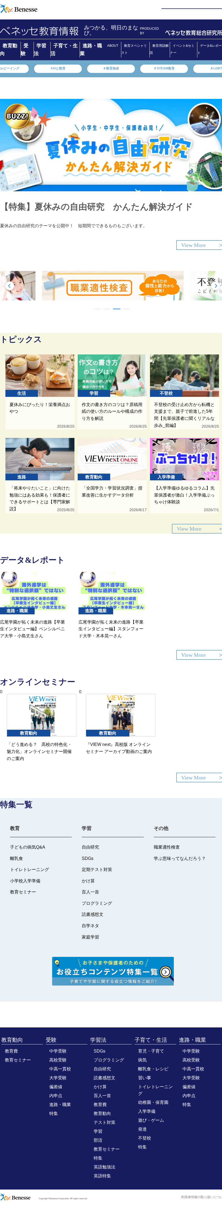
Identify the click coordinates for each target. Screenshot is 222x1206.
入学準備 (146, 1111)
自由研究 (102, 1069)
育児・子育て (151, 1051)
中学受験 (58, 1051)
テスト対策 (104, 1122)
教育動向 (12, 1040)
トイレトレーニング (155, 1090)
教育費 (11, 1051)
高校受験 (58, 1060)
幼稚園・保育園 (153, 1102)
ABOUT (112, 46)
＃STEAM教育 (164, 68)
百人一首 (102, 1095)
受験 (51, 1040)
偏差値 (55, 1086)
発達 (142, 1129)
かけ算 (100, 1086)
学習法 (98, 1040)
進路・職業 (60, 1104)
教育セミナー (18, 1060)
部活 (98, 1140)
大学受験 (58, 1078)
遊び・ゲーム (151, 1120)
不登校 (144, 1138)
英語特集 (102, 1176)
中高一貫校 (60, 1069)
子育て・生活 (151, 1040)
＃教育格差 (111, 68)
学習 (98, 1131)
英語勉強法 (104, 1167)
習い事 (144, 1078)
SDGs (99, 1051)
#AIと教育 (58, 68)
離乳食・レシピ (153, 1069)
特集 (53, 1113)
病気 (142, 1060)
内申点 (55, 1095)
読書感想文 (104, 1078)
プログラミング (109, 1060)
